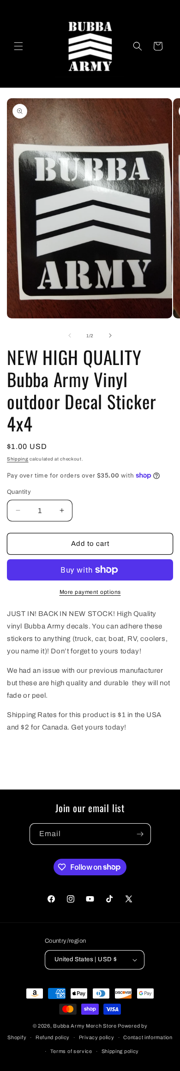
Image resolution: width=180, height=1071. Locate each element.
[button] (18, 46)
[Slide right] (110, 335)
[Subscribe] (140, 834)
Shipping (18, 458)
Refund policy (53, 1037)
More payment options (90, 592)
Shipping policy (120, 1051)
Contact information (147, 1037)
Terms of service (71, 1051)
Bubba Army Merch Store (84, 1026)
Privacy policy (96, 1037)
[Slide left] (70, 335)
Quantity (19, 492)
